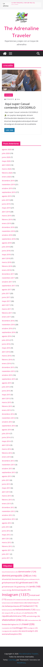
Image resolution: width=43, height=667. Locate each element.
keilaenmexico (20, 603)
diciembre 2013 (8, 461)
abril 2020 (6, 165)
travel (28, 624)
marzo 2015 (6, 402)
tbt (24, 620)
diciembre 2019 (8, 180)
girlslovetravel (28, 582)
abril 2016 (6, 352)
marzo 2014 (6, 449)
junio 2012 (6, 531)
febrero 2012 (7, 546)
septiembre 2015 (8, 379)
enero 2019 (6, 223)
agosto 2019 (6, 196)
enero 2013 (6, 503)
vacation (16, 631)
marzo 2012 (6, 542)
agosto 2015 (6, 383)
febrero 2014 (7, 453)
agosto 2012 (6, 523)
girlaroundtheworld (31, 579)
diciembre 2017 (8, 274)
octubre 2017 (7, 282)
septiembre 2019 (8, 192)
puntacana (31, 613)
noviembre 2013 (8, 464)
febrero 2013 (7, 500)
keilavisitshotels (25, 609)
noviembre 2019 (8, 184)
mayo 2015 (6, 394)
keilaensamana (8, 610)
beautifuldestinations (10, 572)
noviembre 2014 (8, 418)
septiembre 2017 (8, 286)
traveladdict (7, 628)
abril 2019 (6, 212)
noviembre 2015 (8, 371)
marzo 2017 (6, 309)
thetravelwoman (34, 620)
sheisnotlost (11, 619)
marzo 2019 (6, 215)
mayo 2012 (6, 535)
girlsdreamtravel (10, 582)
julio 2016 (6, 340)
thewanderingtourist (12, 624)
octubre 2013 (7, 468)
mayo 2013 (6, 488)
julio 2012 (6, 527)
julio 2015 (6, 387)
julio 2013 (6, 480)
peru (21, 613)
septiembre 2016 (8, 332)
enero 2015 (6, 410)
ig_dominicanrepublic (20, 590)
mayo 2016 (6, 348)
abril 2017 (6, 305)
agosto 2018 (6, 243)
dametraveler (27, 571)
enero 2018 (6, 270)
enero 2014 (6, 457)
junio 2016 (6, 344)
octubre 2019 (7, 188)
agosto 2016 (6, 336)
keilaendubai (34, 600)
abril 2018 (6, 258)
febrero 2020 (7, 173)
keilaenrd (31, 606)
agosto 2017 (6, 289)
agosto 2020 (6, 149)
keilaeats (11, 600)
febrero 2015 (7, 406)
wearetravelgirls (30, 631)
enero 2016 (6, 363)
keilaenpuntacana (14, 606)
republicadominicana (14, 616)
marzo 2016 (6, 356)
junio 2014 (6, 437)
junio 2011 (6, 558)
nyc (16, 613)
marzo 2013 (6, 496)
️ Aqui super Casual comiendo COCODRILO (19, 105)
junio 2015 (6, 391)
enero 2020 (6, 177)
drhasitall (6, 579)
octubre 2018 (7, 235)
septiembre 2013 (8, 472)
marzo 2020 (6, 169)
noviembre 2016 (8, 324)
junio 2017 (6, 297)
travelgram (32, 628)
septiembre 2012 (8, 519)
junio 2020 (6, 157)
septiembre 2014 (8, 426)
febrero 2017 (7, 313)
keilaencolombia (22, 600)
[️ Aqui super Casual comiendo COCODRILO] (21, 80)
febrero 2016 (7, 359)
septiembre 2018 (8, 239)
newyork (9, 613)
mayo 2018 (6, 254)
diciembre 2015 (8, 367)
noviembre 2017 (8, 278)
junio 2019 (6, 204)
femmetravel (18, 579)
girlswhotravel (9, 587)
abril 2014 (6, 445)
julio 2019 (6, 200)
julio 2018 (6, 247)
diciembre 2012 (8, 507)
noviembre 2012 (8, 511)
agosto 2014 (6, 429)
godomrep (23, 587)
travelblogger (19, 628)
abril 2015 (6, 398)
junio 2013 (6, 484)
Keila (18, 99)
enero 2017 (6, 317)
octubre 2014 (7, 422)
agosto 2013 (6, 476)
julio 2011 (6, 554)
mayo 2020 (6, 161)
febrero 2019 (7, 219)
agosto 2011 (6, 550)
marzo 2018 (6, 262)
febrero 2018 (7, 266)
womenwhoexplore (12, 634)
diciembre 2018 (8, 227)
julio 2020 (6, 153)
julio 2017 (6, 293)
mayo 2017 (6, 301)
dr (32, 575)
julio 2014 (6, 433)
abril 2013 (6, 492)
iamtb (34, 586)
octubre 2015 (7, 375)
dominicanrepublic (15, 575)
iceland (5, 590)
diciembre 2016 (8, 321)
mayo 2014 (6, 441)
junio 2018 (6, 250)
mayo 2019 (6, 208)
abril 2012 (6, 538)
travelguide (6, 631)
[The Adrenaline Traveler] (5, 53)
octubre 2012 (7, 515)
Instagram (8, 95)
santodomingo (33, 616)
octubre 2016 (7, 328)
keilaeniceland (7, 603)
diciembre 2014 (8, 414)
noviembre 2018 (8, 231)
